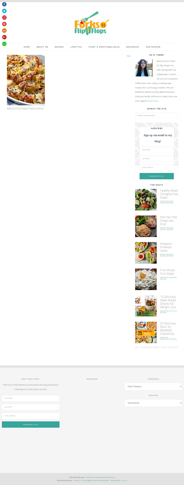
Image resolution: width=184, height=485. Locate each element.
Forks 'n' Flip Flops (91, 23)
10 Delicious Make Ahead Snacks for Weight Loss (168, 302)
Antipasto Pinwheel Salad (166, 247)
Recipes (170, 203)
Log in (124, 480)
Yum (128, 56)
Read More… (153, 101)
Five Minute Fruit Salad (167, 272)
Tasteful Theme (81, 480)
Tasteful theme (93, 477)
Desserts (173, 277)
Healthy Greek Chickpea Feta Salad (169, 194)
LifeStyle (173, 311)
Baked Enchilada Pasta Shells (25, 108)
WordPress (115, 480)
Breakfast (164, 339)
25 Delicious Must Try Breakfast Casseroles (168, 328)
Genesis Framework (100, 480)
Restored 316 (109, 477)
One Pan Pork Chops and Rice (168, 220)
